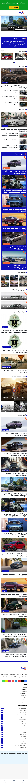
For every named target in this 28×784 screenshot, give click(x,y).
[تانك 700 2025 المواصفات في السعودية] (23, 92)
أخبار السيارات (23, 723)
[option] (14, 23)
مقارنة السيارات (21, 272)
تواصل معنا (24, 687)
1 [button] (14, 62)
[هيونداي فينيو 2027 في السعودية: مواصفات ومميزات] (21, 56)
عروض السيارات (23, 736)
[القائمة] (1, 13)
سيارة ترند (25, 698)
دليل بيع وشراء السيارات (19, 289)
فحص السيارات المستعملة (22, 702)
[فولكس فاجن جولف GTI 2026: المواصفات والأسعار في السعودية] (23, 135)
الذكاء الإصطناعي (22, 747)
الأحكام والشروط (24, 691)
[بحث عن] (26, 13)
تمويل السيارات (23, 734)
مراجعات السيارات (22, 708)
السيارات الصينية (20, 154)
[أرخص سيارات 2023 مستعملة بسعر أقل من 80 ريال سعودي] (14, 305)
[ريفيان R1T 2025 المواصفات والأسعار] (23, 104)
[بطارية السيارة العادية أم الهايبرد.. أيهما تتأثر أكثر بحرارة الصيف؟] (14, 389)
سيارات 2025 (22, 66)
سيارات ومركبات (24, 695)
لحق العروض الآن (14, 7)
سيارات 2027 (22, 51)
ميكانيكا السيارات (23, 710)
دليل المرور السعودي (20, 311)
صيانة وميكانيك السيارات (19, 376)
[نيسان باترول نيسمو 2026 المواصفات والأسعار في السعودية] (23, 147)
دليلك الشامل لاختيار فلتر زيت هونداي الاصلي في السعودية (8, 411)
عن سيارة (24, 732)
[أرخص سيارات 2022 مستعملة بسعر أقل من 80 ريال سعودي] (14, 296)
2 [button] (13, 62)
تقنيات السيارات (23, 739)
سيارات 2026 (22, 109)
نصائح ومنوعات (23, 721)
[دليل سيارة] (21, 12)
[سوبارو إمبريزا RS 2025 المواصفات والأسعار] (23, 98)
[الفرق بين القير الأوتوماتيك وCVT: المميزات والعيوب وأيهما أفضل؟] (20, 406)
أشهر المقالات (22, 415)
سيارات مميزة (23, 725)
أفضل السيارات (23, 717)
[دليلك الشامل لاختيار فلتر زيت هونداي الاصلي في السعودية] (7, 406)
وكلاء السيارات (23, 743)
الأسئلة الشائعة (23, 730)
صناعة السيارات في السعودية (20, 745)
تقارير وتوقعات (23, 741)
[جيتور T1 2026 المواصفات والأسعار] (23, 141)
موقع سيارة (3, 753)
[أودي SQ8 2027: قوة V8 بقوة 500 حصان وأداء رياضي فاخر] (7, 56)
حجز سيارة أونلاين (24, 700)
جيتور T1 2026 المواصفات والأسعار (10, 139)
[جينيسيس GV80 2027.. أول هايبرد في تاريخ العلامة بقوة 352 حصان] (14, 23)
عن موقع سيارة (24, 689)
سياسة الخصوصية (23, 693)
